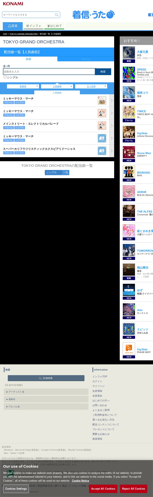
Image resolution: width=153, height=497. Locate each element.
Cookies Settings (16, 488)
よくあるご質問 (101, 410)
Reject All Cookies (133, 488)
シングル (12, 77)
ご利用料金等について (104, 415)
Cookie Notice (80, 480)
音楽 (15, 25)
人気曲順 (57, 86)
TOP (5, 34)
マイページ (98, 386)
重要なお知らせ (101, 434)
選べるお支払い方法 (103, 419)
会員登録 (97, 391)
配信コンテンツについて (105, 424)
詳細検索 (48, 378)
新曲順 (23, 86)
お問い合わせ (99, 405)
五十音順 (91, 86)
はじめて (56, 25)
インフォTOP (99, 376)
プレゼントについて (103, 429)
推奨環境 (97, 438)
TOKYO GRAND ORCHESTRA (24, 34)
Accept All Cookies (103, 488)
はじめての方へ (101, 400)
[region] (76, 478)
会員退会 (97, 395)
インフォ (35, 25)
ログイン (97, 381)
